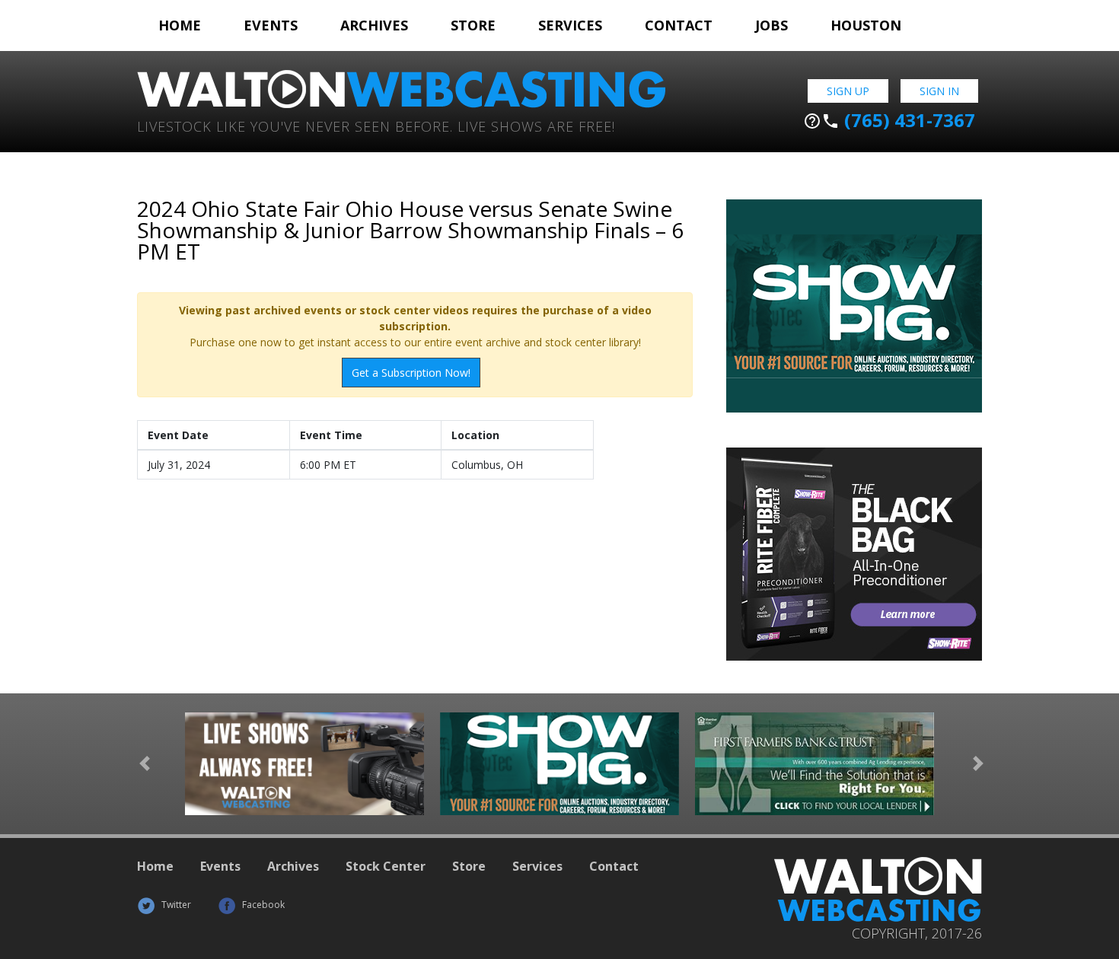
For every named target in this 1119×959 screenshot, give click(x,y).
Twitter (175, 904)
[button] (144, 763)
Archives (374, 25)
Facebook (262, 904)
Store (473, 25)
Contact (679, 25)
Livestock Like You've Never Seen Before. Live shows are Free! (376, 125)
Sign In (939, 91)
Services (570, 25)
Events (271, 25)
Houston (865, 25)
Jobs (771, 25)
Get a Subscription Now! (411, 372)
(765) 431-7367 (889, 120)
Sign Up (848, 91)
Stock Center (386, 866)
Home (179, 25)
